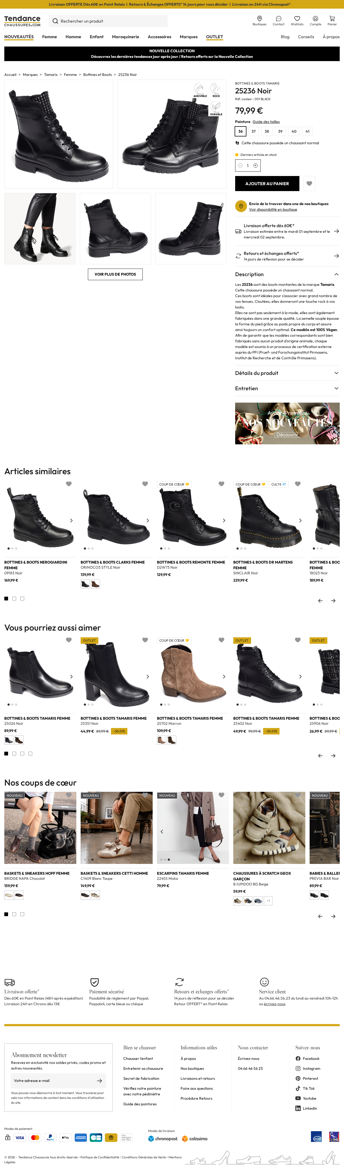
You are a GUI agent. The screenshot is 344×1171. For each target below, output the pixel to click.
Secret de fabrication (141, 1078)
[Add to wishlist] (309, 183)
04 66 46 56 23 (250, 1068)
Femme (49, 36)
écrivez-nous (274, 1003)
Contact (278, 24)
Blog (285, 36)
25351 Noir (90, 723)
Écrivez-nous (248, 1058)
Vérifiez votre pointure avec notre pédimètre (142, 1091)
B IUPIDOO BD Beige (250, 884)
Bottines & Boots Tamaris (257, 83)
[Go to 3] (22, 598)
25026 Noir (13, 723)
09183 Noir (13, 573)
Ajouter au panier (267, 183)
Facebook (311, 1058)
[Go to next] (333, 600)
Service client (272, 991)
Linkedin (310, 1108)
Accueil (10, 74)
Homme (73, 36)
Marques (189, 36)
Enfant (96, 36)
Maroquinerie (125, 36)
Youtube (309, 1098)
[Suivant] (71, 520)
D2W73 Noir (167, 567)
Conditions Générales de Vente (144, 1157)
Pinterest (310, 1078)
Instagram (311, 1068)
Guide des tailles (266, 121)
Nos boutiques (192, 1068)
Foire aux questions (197, 1088)
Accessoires (159, 36)
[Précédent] (9, 520)
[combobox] (108, 21)
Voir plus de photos (115, 274)
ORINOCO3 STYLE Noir (100, 567)
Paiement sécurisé (106, 991)
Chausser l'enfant (138, 1058)
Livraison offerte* (22, 991)
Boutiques (259, 24)
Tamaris (51, 74)
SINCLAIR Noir (245, 573)
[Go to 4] (30, 753)
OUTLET (214, 36)
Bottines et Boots (97, 74)
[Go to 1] (6, 598)
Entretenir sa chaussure (143, 1068)
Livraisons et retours (198, 1078)
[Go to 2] (14, 598)
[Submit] (55, 21)
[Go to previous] (320, 600)
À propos (331, 36)
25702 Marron (169, 723)
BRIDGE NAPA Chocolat (24, 878)
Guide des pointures (140, 1104)
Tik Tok (309, 1088)
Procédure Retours (196, 1098)
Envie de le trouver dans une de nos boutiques (288, 203)
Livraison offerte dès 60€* (269, 225)
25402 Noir (242, 723)
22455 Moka (167, 878)
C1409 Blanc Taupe (97, 878)
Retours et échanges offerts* (271, 253)
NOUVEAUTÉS (19, 36)
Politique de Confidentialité (100, 1157)
